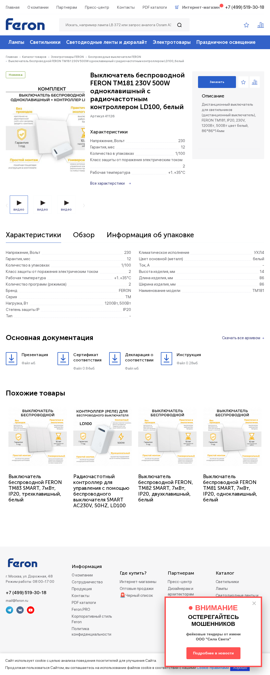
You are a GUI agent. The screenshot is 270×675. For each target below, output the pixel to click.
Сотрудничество (87, 582)
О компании (38, 7)
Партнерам (66, 7)
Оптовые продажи (136, 588)
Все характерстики (107, 183)
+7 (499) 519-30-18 (244, 7)
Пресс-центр (97, 7)
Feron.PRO (81, 609)
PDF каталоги (155, 7)
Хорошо (240, 667)
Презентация (35, 354)
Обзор (84, 235)
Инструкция (189, 354)
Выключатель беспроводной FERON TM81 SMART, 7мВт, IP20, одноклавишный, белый (230, 488)
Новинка (15, 75)
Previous (7, 205)
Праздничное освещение (225, 42)
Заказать (217, 82)
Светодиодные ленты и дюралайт (106, 42)
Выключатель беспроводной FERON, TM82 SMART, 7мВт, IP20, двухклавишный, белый (165, 488)
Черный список (139, 595)
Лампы (16, 42)
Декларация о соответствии (139, 357)
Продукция (82, 588)
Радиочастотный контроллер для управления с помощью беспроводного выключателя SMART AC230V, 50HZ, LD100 (101, 491)
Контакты (126, 7)
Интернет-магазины (138, 581)
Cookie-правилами (213, 667)
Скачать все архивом (241, 338)
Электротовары (172, 42)
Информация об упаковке (150, 235)
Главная (13, 7)
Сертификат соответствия (87, 357)
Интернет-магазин (201, 7)
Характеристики (33, 235)
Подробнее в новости (213, 653)
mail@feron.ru (17, 600)
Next (84, 205)
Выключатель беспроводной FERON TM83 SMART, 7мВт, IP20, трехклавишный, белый (35, 488)
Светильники (45, 42)
